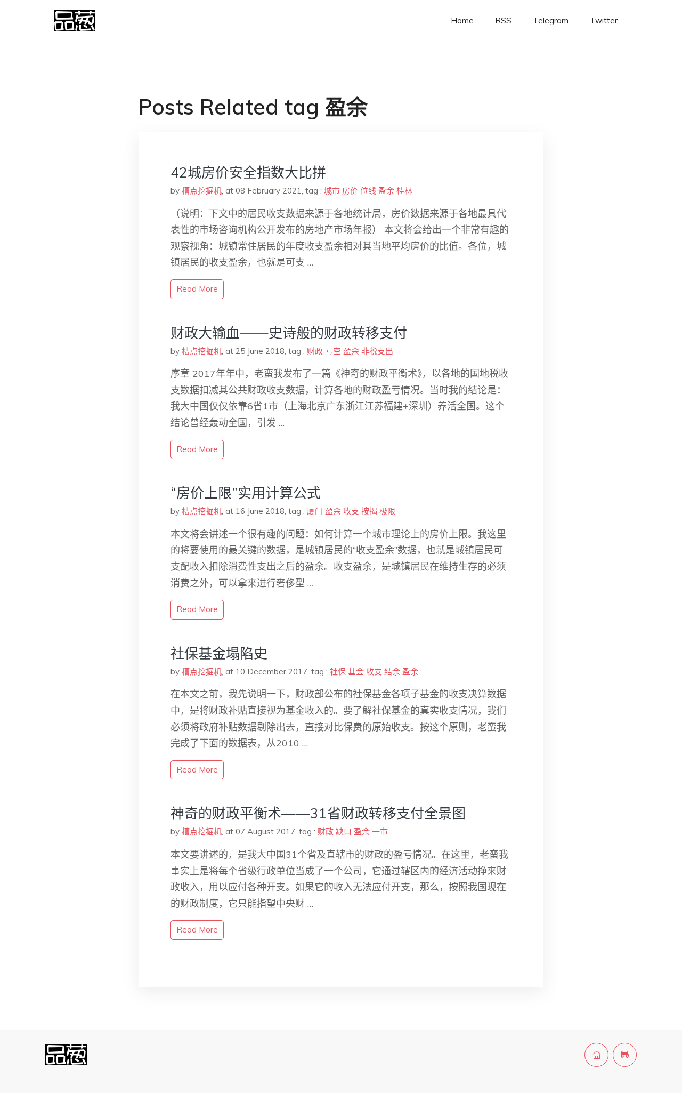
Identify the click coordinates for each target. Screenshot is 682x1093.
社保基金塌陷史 (218, 653)
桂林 (404, 191)
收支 (351, 511)
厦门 (315, 511)
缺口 (344, 831)
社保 (338, 671)
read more (197, 289)
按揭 (369, 511)
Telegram (551, 20)
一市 (380, 831)
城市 (332, 191)
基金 (356, 671)
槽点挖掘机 (202, 191)
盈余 (386, 191)
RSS (503, 20)
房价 (350, 191)
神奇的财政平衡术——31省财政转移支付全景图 (318, 813)
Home (462, 20)
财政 (315, 351)
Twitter (604, 20)
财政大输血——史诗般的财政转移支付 (288, 333)
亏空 (333, 351)
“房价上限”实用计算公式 (245, 493)
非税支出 (377, 351)
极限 (387, 511)
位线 (368, 191)
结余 (392, 671)
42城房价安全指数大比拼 (248, 172)
